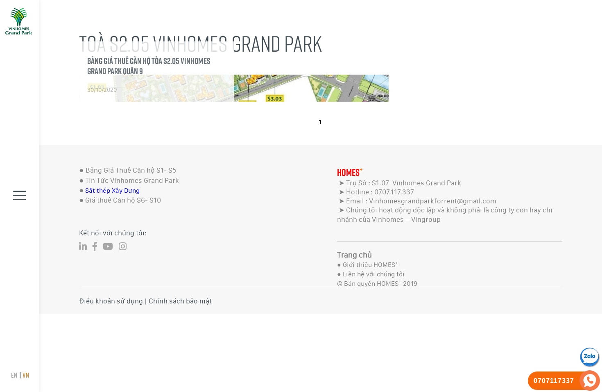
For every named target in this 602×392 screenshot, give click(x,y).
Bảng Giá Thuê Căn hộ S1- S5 (131, 170)
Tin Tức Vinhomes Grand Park (132, 180)
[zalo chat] (589, 356)
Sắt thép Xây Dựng (112, 190)
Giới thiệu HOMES (370, 265)
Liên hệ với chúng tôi (374, 274)
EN (14, 375)
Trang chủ (354, 255)
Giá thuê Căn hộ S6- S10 (123, 200)
